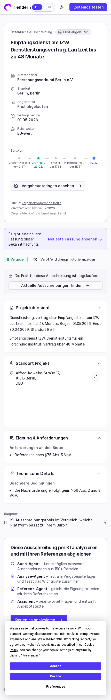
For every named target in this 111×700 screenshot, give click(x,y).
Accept (55, 666)
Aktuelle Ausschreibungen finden (52, 285)
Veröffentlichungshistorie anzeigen (68, 259)
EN (48, 7)
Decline (55, 676)
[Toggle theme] (61, 7)
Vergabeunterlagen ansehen (48, 186)
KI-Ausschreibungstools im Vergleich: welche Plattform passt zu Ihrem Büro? (51, 522)
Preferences (55, 686)
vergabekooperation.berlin (41, 203)
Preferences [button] (30, 655)
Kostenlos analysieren (35, 620)
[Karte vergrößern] (78, 396)
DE (37, 7)
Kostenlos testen (88, 7)
